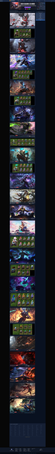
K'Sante (19, 430)
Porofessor (16, 449)
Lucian (23, 429)
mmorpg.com (29, 448)
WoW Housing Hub (25, 450)
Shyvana (32, 430)
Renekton (28, 435)
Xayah (41, 426)
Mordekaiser (24, 434)
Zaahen (41, 430)
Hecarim (15, 435)
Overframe (29, 450)
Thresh (36, 427)
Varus (36, 431)
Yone (40, 428)
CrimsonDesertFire (33, 448)
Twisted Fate (37, 429)
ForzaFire (20, 450)
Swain (32, 434)
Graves (15, 434)
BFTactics (24, 448)
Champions (40, 13)
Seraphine (33, 428)
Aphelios (11, 429)
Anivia (10, 428)
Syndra (32, 435)
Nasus (28, 425)
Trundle (37, 428)
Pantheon (28, 430)
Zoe (40, 433)
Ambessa (11, 427)
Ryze (32, 426)
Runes (40, 16)
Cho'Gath (15, 425)
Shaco (32, 429)
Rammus (28, 433)
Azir (10, 431)
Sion (32, 431)
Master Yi (24, 432)
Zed (40, 431)
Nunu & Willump (29, 428)
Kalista (19, 431)
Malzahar (24, 431)
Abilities (40, 15)
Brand (10, 433)
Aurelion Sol (11, 430)
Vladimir (37, 435)
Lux (23, 430)
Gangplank (15, 432)
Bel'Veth (11, 432)
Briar (10, 434)
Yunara (41, 429)
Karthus (19, 432)
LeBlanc (24, 426)
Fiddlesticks (16, 430)
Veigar (36, 432)
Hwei (19, 425)
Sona (32, 433)
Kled (23, 425)
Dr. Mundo (15, 427)
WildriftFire (16, 450)
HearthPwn (29, 449)
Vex (36, 433)
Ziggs (40, 432)
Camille (11, 435)
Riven (32, 425)
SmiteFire (20, 448)
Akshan (11, 426)
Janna (19, 427)
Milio (23, 433)
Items (40, 14)
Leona (23, 427)
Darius (15, 426)
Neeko (28, 426)
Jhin (19, 429)
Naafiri (23, 435)
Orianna (28, 429)
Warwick (41, 425)
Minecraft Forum (25, 449)
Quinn (28, 432)
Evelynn (15, 429)
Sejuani (32, 427)
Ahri (10, 425)
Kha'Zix (19, 435)
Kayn (19, 434)
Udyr (36, 430)
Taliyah (36, 425)
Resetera (20, 449)
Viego (36, 434)
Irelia (19, 426)
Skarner (32, 432)
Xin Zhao (41, 427)
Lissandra (24, 428)
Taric (36, 426)
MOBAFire (16, 448)
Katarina (19, 433)
